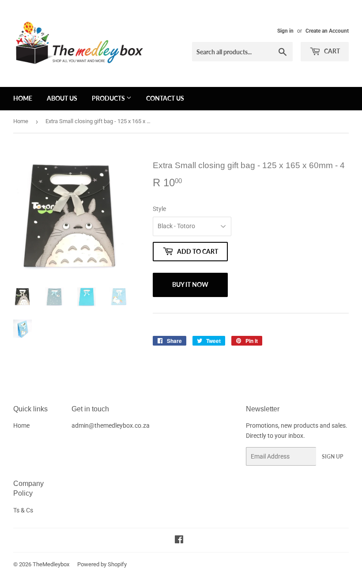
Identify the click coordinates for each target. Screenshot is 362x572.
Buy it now (190, 284)
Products (109, 98)
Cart (331, 51)
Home (22, 98)
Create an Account (327, 31)
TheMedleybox (51, 564)
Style (159, 208)
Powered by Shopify (102, 564)
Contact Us (165, 98)
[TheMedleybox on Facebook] (179, 540)
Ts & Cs (23, 510)
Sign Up (332, 456)
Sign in (285, 31)
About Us (62, 98)
